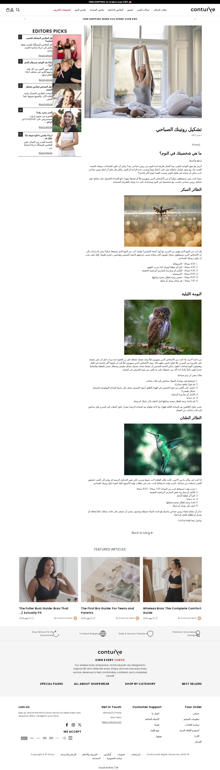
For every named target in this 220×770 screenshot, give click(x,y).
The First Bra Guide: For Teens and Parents (107, 610)
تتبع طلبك (154, 730)
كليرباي (198, 741)
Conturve (152, 754)
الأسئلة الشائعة (152, 719)
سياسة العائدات (192, 724)
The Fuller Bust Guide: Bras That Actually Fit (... (44, 610)
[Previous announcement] (195, 19)
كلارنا (197, 736)
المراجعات (135, 754)
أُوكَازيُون (107, 754)
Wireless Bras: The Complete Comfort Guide (172, 610)
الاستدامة (96, 758)
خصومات (121, 754)
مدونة (159, 736)
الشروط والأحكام (90, 754)
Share (195, 144)
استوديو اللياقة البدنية (189, 730)
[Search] (18, 10)
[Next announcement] (25, 19)
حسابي (196, 713)
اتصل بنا (155, 713)
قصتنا (156, 724)
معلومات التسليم (191, 719)
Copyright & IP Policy (42, 754)
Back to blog (141, 533)
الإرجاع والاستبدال (68, 754)
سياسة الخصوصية (114, 758)
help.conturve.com (111, 722)
